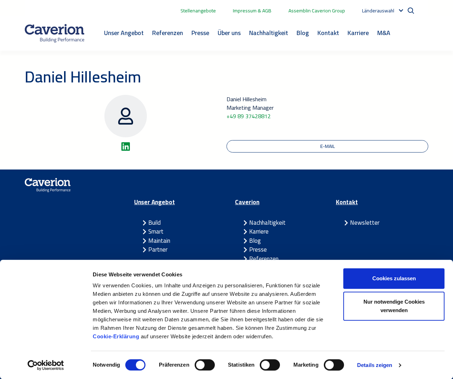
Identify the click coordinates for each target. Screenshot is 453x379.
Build (154, 222)
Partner (157, 249)
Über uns (229, 33)
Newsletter (364, 222)
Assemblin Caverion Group (316, 10)
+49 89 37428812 (248, 116)
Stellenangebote (198, 10)
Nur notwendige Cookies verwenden (394, 306)
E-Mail (327, 146)
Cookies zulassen (394, 278)
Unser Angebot (124, 33)
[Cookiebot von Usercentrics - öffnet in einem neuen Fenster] (46, 365)
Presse (200, 33)
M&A (383, 33)
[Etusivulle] (54, 33)
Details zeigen (374, 365)
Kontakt (328, 33)
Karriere (358, 33)
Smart (156, 231)
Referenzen (167, 33)
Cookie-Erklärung (117, 336)
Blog (303, 33)
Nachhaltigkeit (268, 33)
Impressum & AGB (252, 10)
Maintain (159, 240)
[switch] (205, 365)
